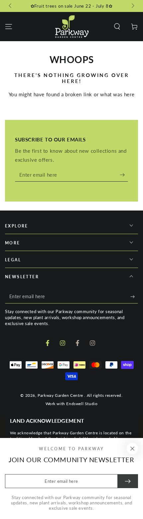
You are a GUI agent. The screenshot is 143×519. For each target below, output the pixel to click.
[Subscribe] (124, 175)
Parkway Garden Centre (61, 395)
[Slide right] (132, 6)
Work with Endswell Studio (72, 403)
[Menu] (8, 26)
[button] (117, 26)
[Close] (132, 448)
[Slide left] (10, 6)
